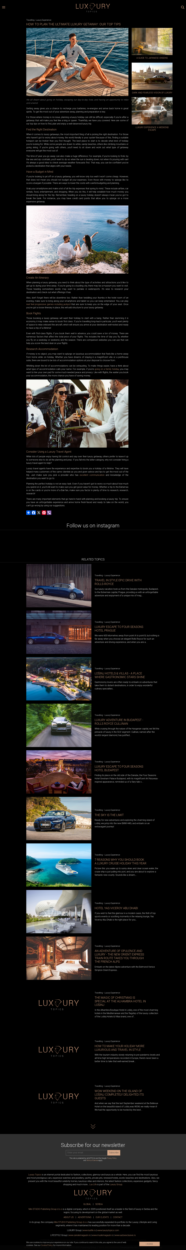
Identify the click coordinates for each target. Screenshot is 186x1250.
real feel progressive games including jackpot (48, 304)
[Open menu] (4, 7)
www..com (108, 1230)
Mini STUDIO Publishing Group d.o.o (45, 1209)
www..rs (89, 1230)
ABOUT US (69, 1217)
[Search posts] (182, 8)
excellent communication (92, 475)
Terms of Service (92, 1160)
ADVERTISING (84, 1217)
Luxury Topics (34, 1174)
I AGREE (149, 1244)
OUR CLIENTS (102, 1217)
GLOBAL (87, 1204)
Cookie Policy (47, 1245)
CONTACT (117, 1217)
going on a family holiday (107, 369)
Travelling (30, 20)
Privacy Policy (112, 1158)
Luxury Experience (43, 20)
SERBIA (99, 1204)
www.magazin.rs (79, 1235)
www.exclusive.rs (125, 1235)
